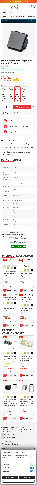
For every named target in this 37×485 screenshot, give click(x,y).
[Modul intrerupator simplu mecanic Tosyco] (10, 297)
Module (30, 16)
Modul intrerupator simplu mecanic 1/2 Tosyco (9, 273)
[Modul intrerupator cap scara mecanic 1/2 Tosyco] (26, 263)
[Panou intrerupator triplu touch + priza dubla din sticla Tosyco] (26, 343)
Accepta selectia (10, 477)
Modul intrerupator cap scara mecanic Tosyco (26, 310)
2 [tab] (17, 56)
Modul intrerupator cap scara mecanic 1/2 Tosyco (26, 275)
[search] (34, 12)
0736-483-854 (9, 437)
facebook (7, 444)
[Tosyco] (13, 6)
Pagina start (4, 16)
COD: (2, 72)
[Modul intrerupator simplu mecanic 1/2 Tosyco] (10, 262)
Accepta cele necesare (18, 481)
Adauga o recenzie (18, 246)
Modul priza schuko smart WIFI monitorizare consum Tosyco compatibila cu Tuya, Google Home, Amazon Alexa (10, 402)
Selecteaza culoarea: (8, 84)
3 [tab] (19, 56)
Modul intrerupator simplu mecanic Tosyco (9, 308)
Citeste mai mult (7, 461)
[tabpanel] (18, 41)
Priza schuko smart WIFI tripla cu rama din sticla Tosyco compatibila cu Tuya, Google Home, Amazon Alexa (10, 359)
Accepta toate (27, 477)
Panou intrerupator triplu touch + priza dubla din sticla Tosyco (26, 359)
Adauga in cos (23, 107)
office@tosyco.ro (11, 434)
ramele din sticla (18, 152)
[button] (3, 6)
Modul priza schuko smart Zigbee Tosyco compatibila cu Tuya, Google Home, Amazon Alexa (26, 402)
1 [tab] (16, 56)
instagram (16, 444)
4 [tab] (20, 56)
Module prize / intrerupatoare (17, 16)
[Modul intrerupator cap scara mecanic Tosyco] (26, 298)
